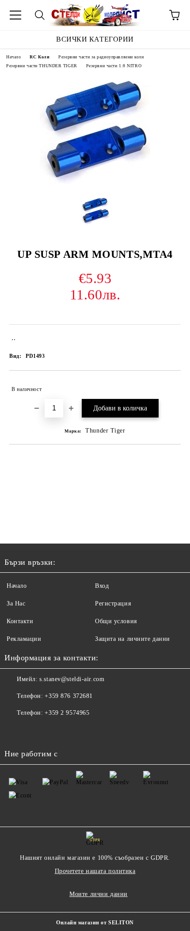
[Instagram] (35, 731)
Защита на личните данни (132, 639)
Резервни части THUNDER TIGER (41, 65)
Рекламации (24, 639)
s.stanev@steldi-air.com (71, 679)
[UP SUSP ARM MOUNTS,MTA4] (95, 182)
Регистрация (113, 603)
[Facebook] (16, 731)
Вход (102, 585)
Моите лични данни (98, 894)
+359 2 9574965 (67, 712)
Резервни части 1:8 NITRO (113, 65)
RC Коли (39, 56)
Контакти (20, 621)
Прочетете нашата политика (95, 871)
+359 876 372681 (68, 696)
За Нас (16, 603)
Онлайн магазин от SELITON (95, 923)
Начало (13, 56)
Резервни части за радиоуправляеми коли (101, 56)
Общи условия (116, 621)
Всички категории (95, 39)
